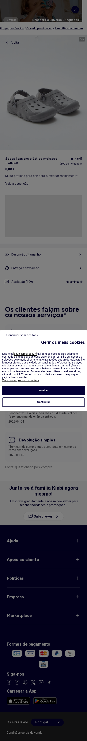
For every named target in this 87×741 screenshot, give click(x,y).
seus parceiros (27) (25, 353)
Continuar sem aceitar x (22, 335)
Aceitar (43, 390)
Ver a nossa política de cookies (20, 380)
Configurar (43, 402)
